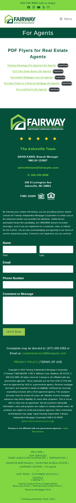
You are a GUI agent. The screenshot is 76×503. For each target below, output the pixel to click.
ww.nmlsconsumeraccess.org (38, 421)
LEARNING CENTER (31, 466)
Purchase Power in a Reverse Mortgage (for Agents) (32, 83)
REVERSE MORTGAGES (19, 463)
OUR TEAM (22, 474)
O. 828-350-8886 (38, 175)
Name (8, 242)
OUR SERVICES (38, 455)
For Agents (50, 466)
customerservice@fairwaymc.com (44, 353)
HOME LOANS (15, 458)
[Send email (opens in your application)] (48, 7)
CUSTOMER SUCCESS (44, 474)
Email (7, 262)
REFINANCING (57, 458)
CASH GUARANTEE (35, 458)
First (5, 255)
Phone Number (14, 278)
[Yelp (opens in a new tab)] (44, 7)
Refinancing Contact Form (47, 486)
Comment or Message (19, 293)
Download (62, 65)
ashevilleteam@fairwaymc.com (38, 167)
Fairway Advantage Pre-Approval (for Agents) (32, 65)
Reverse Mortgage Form (38, 489)
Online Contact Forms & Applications (38, 483)
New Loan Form (21, 486)
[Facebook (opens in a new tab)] (28, 7)
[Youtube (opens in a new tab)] (38, 7)
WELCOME (37, 452)
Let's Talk (14, 332)
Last (41, 255)
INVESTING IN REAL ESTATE (52, 463)
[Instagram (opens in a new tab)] (33, 7)
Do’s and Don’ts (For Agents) (31, 89)
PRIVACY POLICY (26, 361)
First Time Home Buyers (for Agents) (31, 71)
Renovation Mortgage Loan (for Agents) (32, 77)
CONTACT (38, 478)
